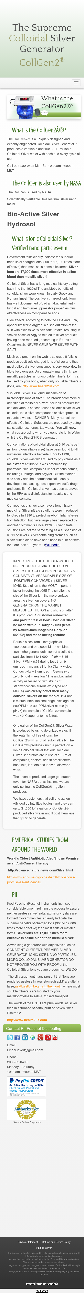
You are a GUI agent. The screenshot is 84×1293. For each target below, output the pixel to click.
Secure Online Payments (27, 1122)
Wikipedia (52, 544)
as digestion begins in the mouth (38, 986)
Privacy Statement (28, 1242)
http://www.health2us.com (40, 386)
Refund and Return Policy (56, 1242)
